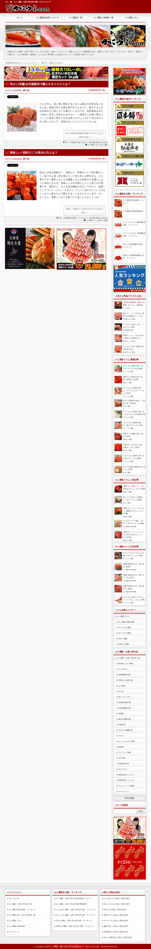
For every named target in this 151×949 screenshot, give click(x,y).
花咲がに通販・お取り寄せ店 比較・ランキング (75, 926)
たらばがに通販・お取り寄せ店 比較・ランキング (76, 910)
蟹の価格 (92, 142)
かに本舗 (127, 106)
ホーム (19, 17)
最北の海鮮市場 (124, 719)
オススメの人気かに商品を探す (116, 921)
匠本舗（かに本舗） (129, 319)
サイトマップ (14, 932)
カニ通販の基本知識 (129, 526)
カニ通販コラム (131, 17)
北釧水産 (127, 173)
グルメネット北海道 (126, 786)
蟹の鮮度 (92, 218)
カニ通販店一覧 (75, 17)
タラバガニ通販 (128, 371)
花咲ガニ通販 (102, 220)
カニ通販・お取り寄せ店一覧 (128, 658)
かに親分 (121, 686)
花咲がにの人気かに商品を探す (116, 915)
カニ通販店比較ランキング (47, 17)
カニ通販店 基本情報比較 (133, 211)
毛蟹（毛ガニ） (83, 142)
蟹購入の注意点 (101, 142)
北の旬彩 (121, 758)
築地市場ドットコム (126, 780)
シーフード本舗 (124, 752)
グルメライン (123, 791)
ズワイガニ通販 (128, 396)
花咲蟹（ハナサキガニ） (80, 218)
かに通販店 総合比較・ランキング (22, 910)
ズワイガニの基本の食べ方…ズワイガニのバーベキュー (133, 390)
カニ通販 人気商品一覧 (103, 17)
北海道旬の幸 (123, 764)
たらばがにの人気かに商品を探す (117, 898)
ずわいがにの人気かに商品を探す (117, 904)
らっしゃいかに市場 (126, 741)
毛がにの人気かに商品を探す (115, 910)
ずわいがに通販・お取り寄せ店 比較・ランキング (76, 915)
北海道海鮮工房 (124, 708)
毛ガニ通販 (103, 145)
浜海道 (121, 714)
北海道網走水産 (131, 139)
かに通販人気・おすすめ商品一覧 (22, 915)
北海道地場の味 (124, 702)
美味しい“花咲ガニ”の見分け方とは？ (34, 152)
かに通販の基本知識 (17, 926)
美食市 (121, 747)
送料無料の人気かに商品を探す (116, 932)
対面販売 (73, 142)
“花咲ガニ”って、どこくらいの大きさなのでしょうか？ (133, 534)
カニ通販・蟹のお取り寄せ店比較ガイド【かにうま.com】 (75, 946)
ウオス (121, 736)
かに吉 (121, 691)
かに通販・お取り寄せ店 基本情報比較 (71, 904)
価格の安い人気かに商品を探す (116, 926)
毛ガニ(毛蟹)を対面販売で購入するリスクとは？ (40, 84)
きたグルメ (122, 769)
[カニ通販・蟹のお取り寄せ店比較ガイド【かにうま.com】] (27, 10)
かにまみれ (129, 122)
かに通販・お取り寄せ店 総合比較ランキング (74, 898)
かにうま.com (14, 898)
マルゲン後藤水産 (125, 730)
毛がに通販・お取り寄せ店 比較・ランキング (74, 921)
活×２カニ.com (124, 697)
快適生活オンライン (126, 775)
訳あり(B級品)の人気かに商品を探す (118, 937)
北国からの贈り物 (133, 156)
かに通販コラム (15, 921)
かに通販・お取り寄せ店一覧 (20, 904)
